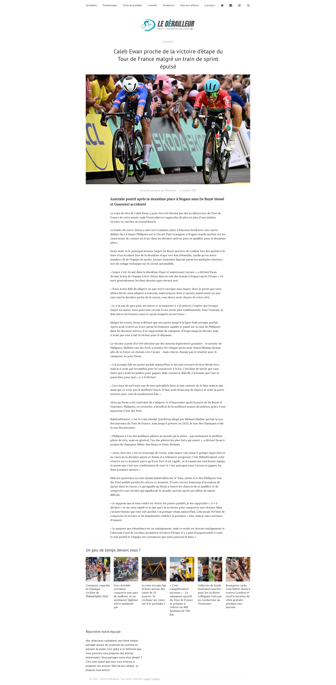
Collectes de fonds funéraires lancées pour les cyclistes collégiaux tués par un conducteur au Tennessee (210, 594)
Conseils (152, 5)
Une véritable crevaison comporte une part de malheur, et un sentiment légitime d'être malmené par (126, 596)
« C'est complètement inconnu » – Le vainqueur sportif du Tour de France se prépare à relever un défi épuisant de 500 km (181, 599)
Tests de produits (132, 5)
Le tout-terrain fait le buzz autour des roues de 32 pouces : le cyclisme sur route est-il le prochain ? (154, 594)
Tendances (168, 5)
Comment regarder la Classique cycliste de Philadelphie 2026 (98, 590)
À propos (209, 5)
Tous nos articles (189, 5)
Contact (156, 678)
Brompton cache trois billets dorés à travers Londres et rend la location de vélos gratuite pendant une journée (238, 596)
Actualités (91, 5)
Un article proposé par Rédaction (158, 190)
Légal (147, 678)
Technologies (110, 5)
